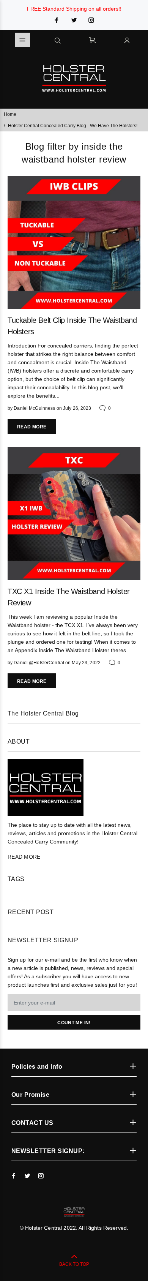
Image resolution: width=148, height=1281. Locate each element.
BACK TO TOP (74, 1264)
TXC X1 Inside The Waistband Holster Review (69, 597)
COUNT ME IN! (73, 1022)
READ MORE (31, 427)
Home (10, 114)
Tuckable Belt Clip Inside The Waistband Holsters (72, 326)
